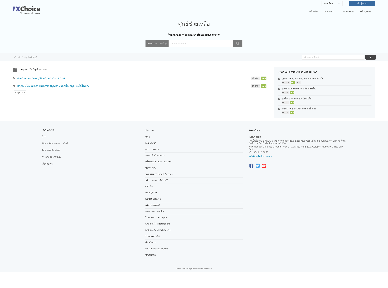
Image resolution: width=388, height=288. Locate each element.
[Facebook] (251, 165)
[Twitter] (258, 165)
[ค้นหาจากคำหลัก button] (370, 57)
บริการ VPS (150, 168)
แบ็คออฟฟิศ (150, 143)
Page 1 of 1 (20, 92)
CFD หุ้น (149, 186)
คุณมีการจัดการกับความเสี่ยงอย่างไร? (299, 88)
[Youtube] (264, 165)
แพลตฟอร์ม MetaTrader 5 (158, 224)
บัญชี (147, 137)
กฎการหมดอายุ (152, 149)
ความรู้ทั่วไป (151, 192)
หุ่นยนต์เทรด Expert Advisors (159, 174)
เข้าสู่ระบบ (365, 11)
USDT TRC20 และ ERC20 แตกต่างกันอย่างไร (302, 78)
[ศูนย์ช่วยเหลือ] (26, 8)
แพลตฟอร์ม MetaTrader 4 (158, 230)
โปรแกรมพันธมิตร (51, 150)
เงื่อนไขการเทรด (153, 199)
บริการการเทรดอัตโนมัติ (156, 180)
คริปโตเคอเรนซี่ (152, 205)
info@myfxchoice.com (260, 156)
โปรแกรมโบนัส (152, 236)
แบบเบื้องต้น (152, 43)
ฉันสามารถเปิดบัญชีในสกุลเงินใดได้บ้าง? (41, 78)
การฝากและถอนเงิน (51, 157)
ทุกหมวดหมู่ (150, 255)
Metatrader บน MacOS (156, 248)
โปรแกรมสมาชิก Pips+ (156, 217)
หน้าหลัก (313, 11)
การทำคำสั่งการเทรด (155, 155)
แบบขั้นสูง (163, 43)
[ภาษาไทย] (331, 4)
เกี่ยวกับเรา (47, 163)
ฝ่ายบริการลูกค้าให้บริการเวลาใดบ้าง (299, 108)
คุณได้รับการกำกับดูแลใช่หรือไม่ (296, 98)
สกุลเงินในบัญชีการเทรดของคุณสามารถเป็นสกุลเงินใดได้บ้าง (53, 86)
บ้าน (44, 136)
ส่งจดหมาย (348, 11)
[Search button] (237, 43)
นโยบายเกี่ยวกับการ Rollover (158, 161)
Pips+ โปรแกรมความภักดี (55, 143)
